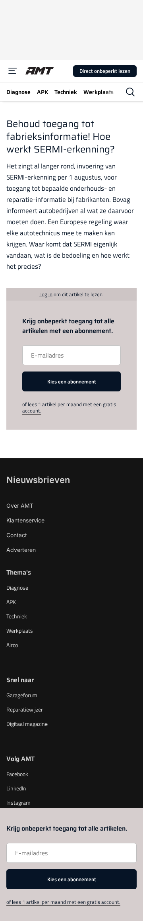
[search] (130, 92)
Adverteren (21, 549)
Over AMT (19, 505)
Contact (16, 535)
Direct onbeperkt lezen (104, 71)
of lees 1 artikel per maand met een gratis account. (69, 407)
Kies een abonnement (71, 381)
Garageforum (21, 695)
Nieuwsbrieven (38, 480)
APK (11, 602)
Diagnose (17, 587)
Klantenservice (25, 520)
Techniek (16, 616)
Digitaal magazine (27, 724)
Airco (12, 645)
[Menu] (12, 71)
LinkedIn (16, 788)
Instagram (18, 802)
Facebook (17, 774)
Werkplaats (19, 630)
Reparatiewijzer (24, 709)
